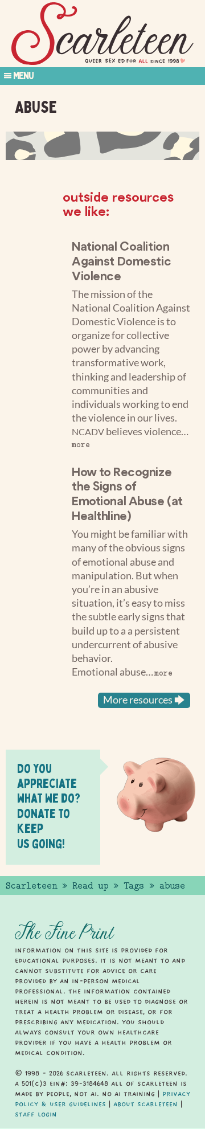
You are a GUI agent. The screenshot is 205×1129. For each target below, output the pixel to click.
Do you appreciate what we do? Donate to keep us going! (48, 806)
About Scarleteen (145, 1104)
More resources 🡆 (144, 700)
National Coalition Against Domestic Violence (121, 260)
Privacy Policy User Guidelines (102, 1099)
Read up (90, 886)
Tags (134, 886)
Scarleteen (31, 886)
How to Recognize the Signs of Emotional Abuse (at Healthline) (127, 493)
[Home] (102, 34)
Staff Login (36, 1114)
